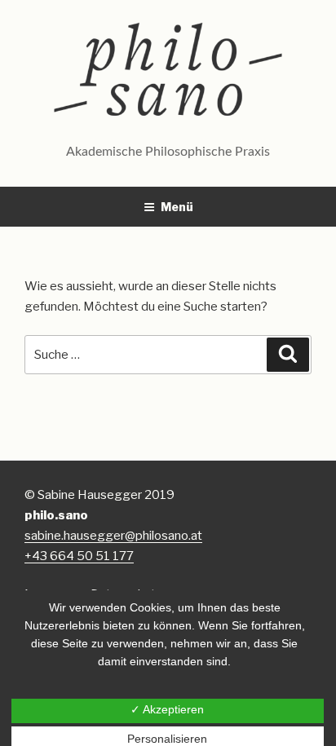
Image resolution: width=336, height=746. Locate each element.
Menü (177, 207)
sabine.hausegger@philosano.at (113, 535)
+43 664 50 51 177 (79, 556)
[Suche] (288, 355)
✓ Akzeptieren (167, 709)
